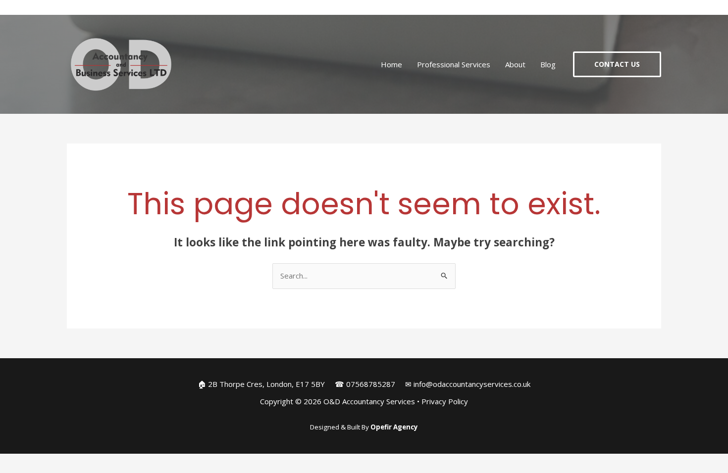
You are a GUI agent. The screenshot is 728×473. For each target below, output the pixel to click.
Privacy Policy (444, 401)
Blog (548, 64)
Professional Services (453, 64)
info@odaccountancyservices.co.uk (472, 384)
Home (391, 64)
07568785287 (370, 384)
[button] (617, 64)
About (515, 64)
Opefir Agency (394, 427)
